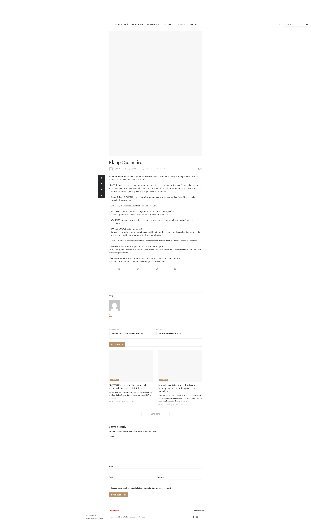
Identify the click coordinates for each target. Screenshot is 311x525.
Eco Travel (168, 24)
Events (180, 24)
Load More (155, 414)
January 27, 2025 (128, 401)
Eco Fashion (153, 24)
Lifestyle (142, 169)
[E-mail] (110, 316)
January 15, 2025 (178, 404)
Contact (141, 517)
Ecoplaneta (137, 24)
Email (111, 477)
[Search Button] (307, 24)
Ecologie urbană (120, 24)
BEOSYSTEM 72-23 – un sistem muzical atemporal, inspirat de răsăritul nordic (127, 387)
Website (160, 477)
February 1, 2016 (130, 169)
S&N (118, 169)
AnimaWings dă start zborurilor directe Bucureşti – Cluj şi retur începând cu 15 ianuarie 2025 (176, 388)
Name (112, 466)
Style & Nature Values (126, 517)
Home (112, 517)
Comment (113, 436)
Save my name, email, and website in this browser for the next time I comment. (141, 488)
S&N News (193, 24)
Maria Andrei (116, 401)
